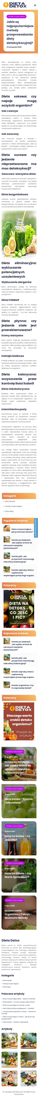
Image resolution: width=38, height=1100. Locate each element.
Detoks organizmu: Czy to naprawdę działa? (23, 686)
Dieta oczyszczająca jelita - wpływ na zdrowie (19, 999)
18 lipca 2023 (10, 869)
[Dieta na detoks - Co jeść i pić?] (19, 609)
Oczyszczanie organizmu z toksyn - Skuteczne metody (19, 1012)
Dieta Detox (11, 940)
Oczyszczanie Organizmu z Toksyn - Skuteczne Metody (18, 914)
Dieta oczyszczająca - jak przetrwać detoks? (22, 530)
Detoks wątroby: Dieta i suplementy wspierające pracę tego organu (19, 573)
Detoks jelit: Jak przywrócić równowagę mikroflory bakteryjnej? (19, 559)
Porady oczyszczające (16, 16)
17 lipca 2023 (10, 906)
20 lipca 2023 (10, 831)
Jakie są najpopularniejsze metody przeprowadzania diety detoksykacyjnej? (20, 32)
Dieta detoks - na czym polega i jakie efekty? (19, 1002)
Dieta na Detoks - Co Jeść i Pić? (17, 838)
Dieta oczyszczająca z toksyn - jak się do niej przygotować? (18, 1018)
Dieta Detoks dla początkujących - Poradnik (18, 1008)
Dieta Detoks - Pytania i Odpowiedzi (19, 800)
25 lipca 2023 (10, 794)
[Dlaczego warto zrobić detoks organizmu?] (19, 721)
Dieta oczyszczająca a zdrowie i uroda (16, 1005)
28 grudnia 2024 (11, 757)
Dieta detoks (10, 501)
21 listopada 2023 (14, 47)
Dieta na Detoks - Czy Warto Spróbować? (18, 875)
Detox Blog (9, 511)
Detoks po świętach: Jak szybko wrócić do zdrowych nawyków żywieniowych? (18, 544)
